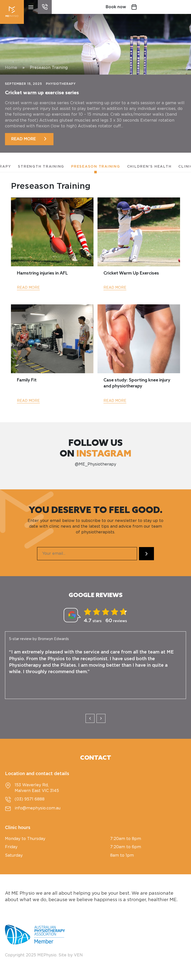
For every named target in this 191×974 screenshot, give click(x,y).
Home (11, 68)
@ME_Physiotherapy (95, 464)
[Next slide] (100, 718)
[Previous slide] (90, 718)
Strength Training (41, 166)
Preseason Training (95, 166)
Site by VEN (70, 955)
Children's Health (149, 166)
